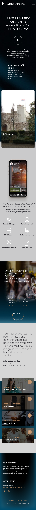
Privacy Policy (22, 500)
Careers (11, 500)
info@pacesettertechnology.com (14, 487)
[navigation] (33, 4)
